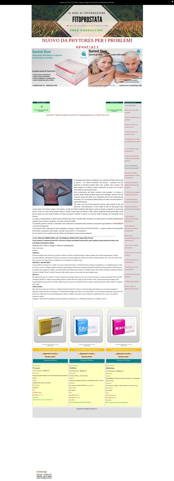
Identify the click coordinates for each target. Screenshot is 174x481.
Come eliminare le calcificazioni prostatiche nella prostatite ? (132, 219)
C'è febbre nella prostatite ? (132, 281)
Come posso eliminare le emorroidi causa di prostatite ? (132, 209)
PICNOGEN (118, 223)
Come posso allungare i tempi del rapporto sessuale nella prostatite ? (132, 175)
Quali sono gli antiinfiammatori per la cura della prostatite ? (132, 238)
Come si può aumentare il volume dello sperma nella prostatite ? (132, 158)
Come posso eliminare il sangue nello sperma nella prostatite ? (132, 185)
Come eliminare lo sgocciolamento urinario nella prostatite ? (131, 228)
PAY (94, 409)
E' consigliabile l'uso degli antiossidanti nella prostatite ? (132, 141)
